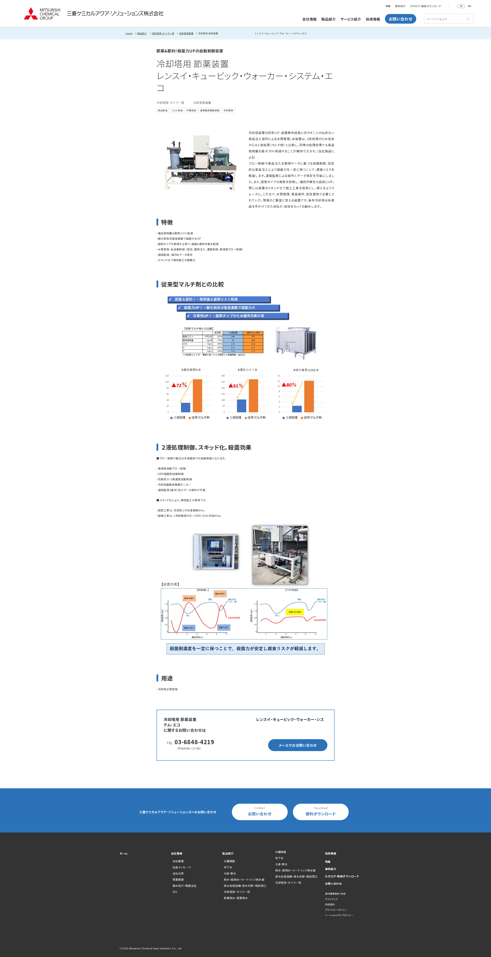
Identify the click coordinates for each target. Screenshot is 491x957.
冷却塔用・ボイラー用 (163, 33)
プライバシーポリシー (336, 909)
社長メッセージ (182, 867)
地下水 (228, 867)
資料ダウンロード (321, 814)
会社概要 (178, 861)
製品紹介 (328, 19)
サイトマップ (331, 899)
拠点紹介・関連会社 (185, 886)
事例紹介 (400, 6)
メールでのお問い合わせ (298, 745)
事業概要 (178, 879)
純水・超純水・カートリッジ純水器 (244, 879)
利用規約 (330, 904)
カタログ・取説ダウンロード (425, 6)
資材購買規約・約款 (335, 893)
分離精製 (229, 861)
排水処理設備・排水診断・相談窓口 (245, 886)
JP (461, 6)
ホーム (124, 853)
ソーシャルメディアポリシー (339, 915)
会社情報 (309, 19)
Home (129, 33)
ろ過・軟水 (230, 873)
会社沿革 (178, 873)
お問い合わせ (400, 19)
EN (469, 6)
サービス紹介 (350, 19)
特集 (388, 6)
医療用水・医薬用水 (236, 898)
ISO (175, 892)
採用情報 (373, 19)
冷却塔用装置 (186, 33)
